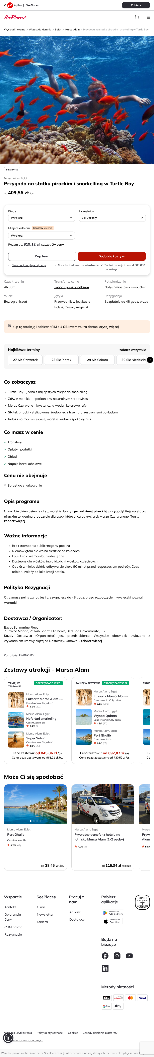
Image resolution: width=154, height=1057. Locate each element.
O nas (41, 907)
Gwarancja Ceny (12, 916)
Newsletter (45, 914)
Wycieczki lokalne (14, 29)
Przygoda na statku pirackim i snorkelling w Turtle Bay (116, 29)
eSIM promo (13, 927)
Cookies (73, 1033)
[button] (8, 1038)
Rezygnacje (13, 934)
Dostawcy (77, 919)
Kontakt (10, 907)
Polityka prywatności (50, 1033)
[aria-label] (15, 17)
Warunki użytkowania (18, 1033)
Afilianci (75, 912)
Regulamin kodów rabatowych (23, 1040)
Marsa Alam (72, 29)
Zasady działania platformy (100, 1033)
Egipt (58, 29)
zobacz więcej (14, 521)
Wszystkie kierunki (40, 29)
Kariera (42, 922)
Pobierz (136, 5)
